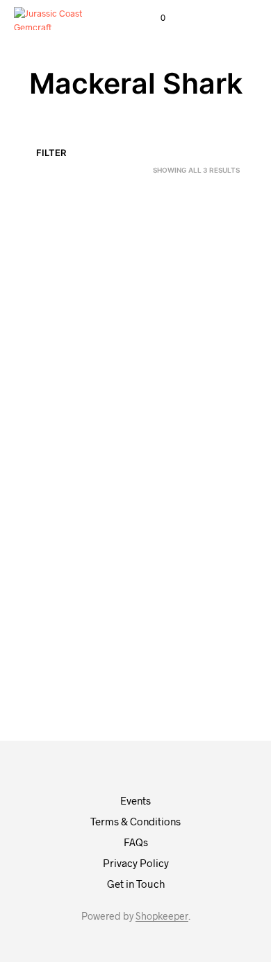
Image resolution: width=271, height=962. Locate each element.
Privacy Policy (136, 863)
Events (135, 800)
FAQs (136, 842)
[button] (153, 18)
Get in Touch (136, 883)
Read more (169, 399)
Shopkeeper (162, 916)
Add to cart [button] (53, 399)
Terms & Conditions (135, 821)
